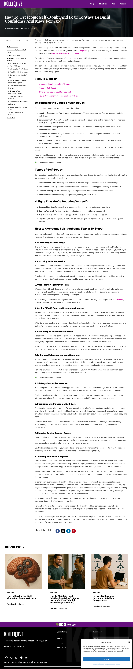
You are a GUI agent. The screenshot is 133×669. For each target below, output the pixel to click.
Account (123, 4)
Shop (92, 4)
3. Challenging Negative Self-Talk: (17, 76)
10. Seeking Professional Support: (16, 114)
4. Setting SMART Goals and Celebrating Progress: (17, 81)
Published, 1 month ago (101, 606)
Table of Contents (12, 47)
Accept (106, 659)
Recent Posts (11, 118)
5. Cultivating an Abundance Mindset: (17, 87)
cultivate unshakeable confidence (65, 53)
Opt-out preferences (98, 664)
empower (84, 50)
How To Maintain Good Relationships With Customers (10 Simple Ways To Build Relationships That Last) (65, 599)
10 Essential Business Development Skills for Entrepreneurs (104, 598)
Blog (113, 4)
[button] (129, 642)
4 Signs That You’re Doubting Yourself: (16, 59)
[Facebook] (6, 657)
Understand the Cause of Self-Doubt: (16, 51)
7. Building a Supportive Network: (15, 98)
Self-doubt (39, 108)
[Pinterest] (21, 657)
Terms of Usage (40, 662)
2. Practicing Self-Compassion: (18, 72)
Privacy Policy (26, 662)
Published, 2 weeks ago (15, 604)
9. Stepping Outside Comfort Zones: (17, 108)
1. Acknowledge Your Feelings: (18, 69)
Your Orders (61, 648)
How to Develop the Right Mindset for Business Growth (21, 597)
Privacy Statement (110, 664)
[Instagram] (11, 657)
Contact (60, 643)
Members (103, 4)
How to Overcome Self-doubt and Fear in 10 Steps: (16, 65)
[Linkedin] (16, 657)
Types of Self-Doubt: (13, 55)
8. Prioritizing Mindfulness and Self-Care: (18, 103)
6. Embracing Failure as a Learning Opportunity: (16, 92)
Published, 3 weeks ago (58, 608)
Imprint (118, 664)
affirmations (118, 300)
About (59, 639)
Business (10, 592)
